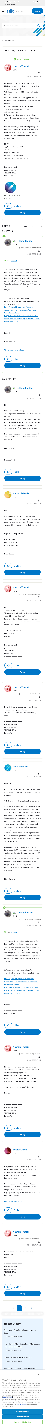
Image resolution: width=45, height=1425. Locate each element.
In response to (31, 247)
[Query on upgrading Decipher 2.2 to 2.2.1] (41, 226)
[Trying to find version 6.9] (37, 226)
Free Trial (36, 2)
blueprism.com (10, 5)
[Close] (38, 1374)
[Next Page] (31, 1308)
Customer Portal (12, 2)
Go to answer (23, 59)
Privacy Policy (22, 1404)
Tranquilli (14, 261)
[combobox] (22, 25)
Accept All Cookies (22, 1411)
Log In (37, 11)
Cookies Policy (7, 1397)
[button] (8, 206)
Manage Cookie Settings (22, 1422)
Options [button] (41, 40)
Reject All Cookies (22, 1417)
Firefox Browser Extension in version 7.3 (18, 1358)
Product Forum (8, 40)
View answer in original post (14, 350)
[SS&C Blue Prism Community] (16, 11)
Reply (22, 212)
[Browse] (4, 11)
